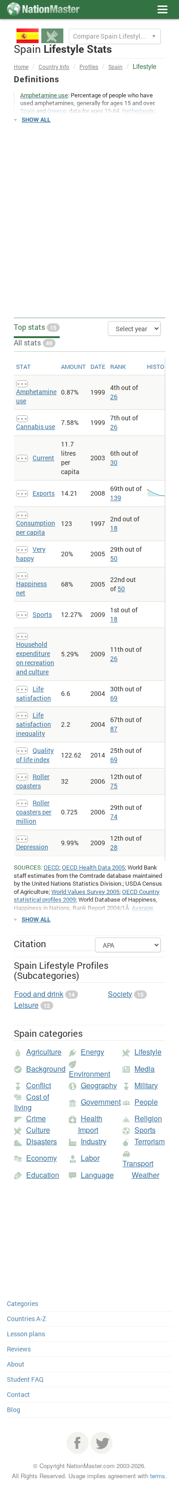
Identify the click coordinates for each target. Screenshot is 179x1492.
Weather (145, 1175)
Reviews (19, 1349)
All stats (33, 342)
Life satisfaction (33, 693)
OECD (51, 867)
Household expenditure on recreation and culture (35, 658)
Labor (90, 1158)
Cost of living (31, 1102)
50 (113, 558)
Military (146, 1085)
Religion (148, 1118)
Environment (89, 1073)
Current (43, 457)
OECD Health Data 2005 (93, 867)
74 (113, 816)
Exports (44, 493)
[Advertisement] (89, 221)
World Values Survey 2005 (85, 891)
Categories (22, 1303)
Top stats (35, 327)
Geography (99, 1085)
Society (120, 994)
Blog (13, 1409)
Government (101, 1101)
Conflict (38, 1085)
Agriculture (44, 1051)
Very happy (30, 554)
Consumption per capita (35, 528)
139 (115, 497)
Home (21, 66)
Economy (41, 1158)
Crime (36, 1118)
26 (113, 396)
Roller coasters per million (33, 811)
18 (113, 528)
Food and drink (38, 994)
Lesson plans (26, 1333)
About (15, 1364)
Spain (115, 66)
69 (113, 698)
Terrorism (149, 1141)
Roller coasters (33, 781)
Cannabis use (35, 426)
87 (113, 728)
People (146, 1101)
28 (113, 847)
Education (42, 1175)
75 (113, 785)
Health (91, 1118)
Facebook (78, 1443)
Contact (18, 1394)
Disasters (41, 1141)
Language (97, 1175)
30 (113, 462)
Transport (138, 1163)
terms (157, 1475)
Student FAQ (25, 1379)
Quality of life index (35, 755)
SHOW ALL (36, 119)
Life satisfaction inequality (33, 724)
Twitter (101, 1443)
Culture (38, 1130)
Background (46, 1068)
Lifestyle (148, 1051)
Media (144, 1068)
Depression (32, 846)
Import (88, 1130)
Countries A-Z (26, 1318)
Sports (42, 614)
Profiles (88, 66)
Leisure (26, 1005)
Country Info (54, 66)
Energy (92, 1051)
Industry (93, 1141)
